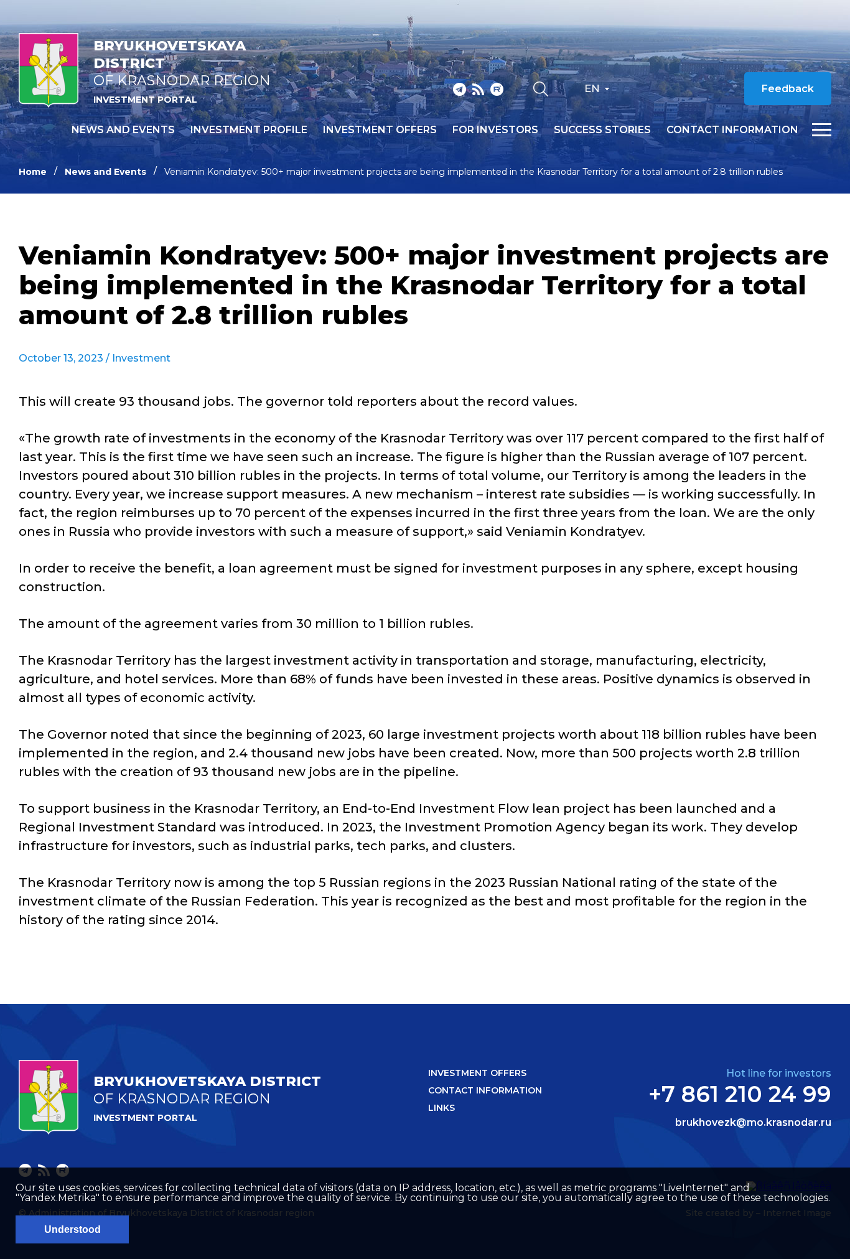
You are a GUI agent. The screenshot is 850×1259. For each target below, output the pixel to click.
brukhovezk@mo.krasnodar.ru (753, 1123)
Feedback (788, 89)
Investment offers (380, 130)
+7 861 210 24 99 (739, 1094)
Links (441, 1107)
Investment (141, 358)
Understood (72, 1229)
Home (33, 171)
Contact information (732, 130)
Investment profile (248, 130)
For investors (495, 130)
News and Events (105, 171)
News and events (123, 130)
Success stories (602, 130)
